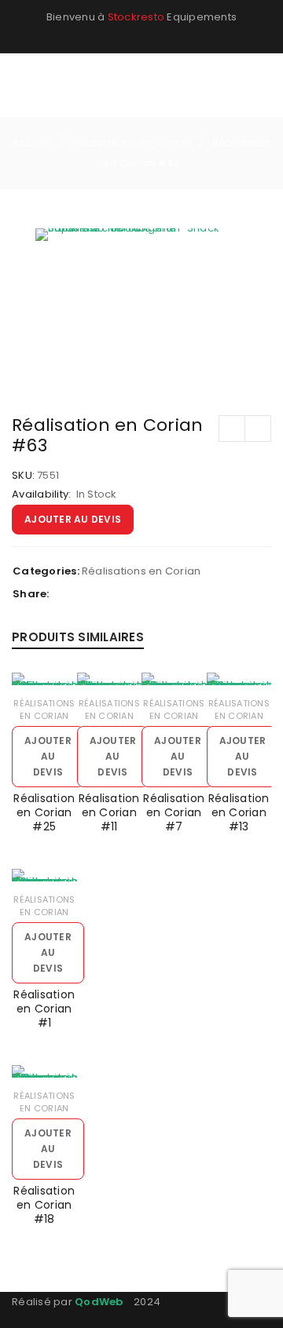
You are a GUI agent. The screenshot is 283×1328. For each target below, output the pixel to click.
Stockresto (136, 16)
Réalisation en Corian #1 (44, 1009)
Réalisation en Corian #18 (44, 1205)
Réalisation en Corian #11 (109, 812)
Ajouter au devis (72, 519)
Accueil (32, 142)
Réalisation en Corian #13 (239, 812)
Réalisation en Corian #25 (44, 812)
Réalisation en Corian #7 (173, 812)
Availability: (41, 494)
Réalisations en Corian (132, 142)
